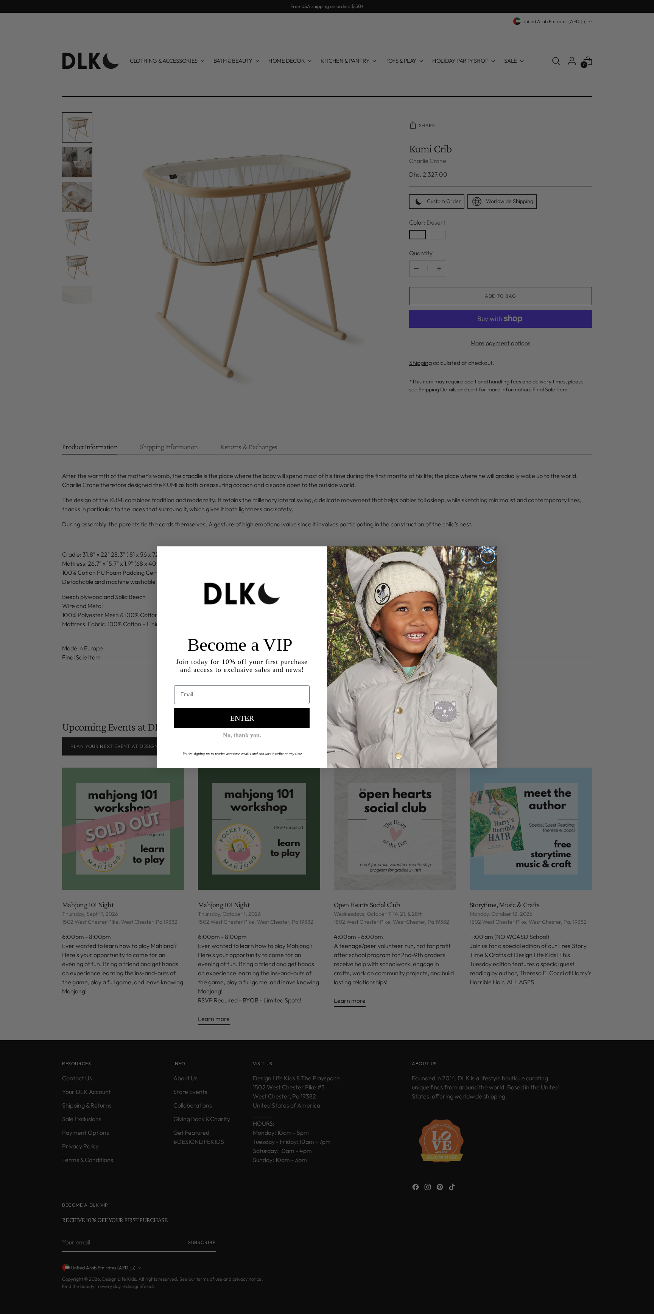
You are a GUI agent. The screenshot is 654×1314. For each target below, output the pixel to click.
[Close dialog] (487, 556)
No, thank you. (242, 735)
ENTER (242, 718)
